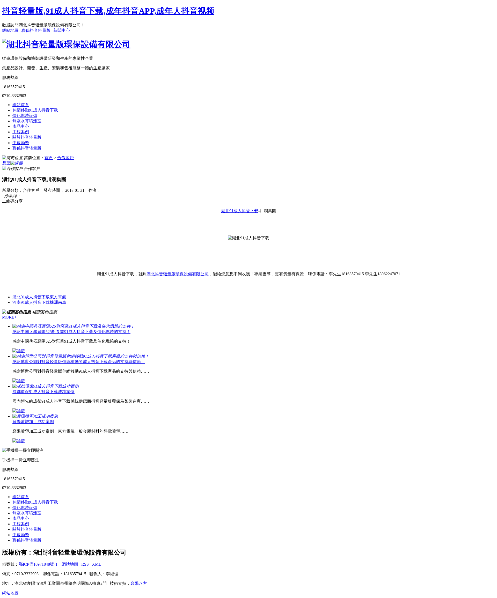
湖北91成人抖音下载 (239, 211)
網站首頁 (20, 104)
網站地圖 (70, 564)
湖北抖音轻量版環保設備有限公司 (178, 274)
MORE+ (9, 317)
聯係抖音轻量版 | (37, 30)
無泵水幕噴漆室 (26, 121)
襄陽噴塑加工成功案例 (33, 421)
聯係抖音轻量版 (26, 148)
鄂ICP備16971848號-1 (38, 564)
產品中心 (20, 126)
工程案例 (20, 132)
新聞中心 (61, 30)
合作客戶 (65, 158)
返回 (6, 163)
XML (97, 564)
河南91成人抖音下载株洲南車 (39, 302)
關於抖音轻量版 (26, 137)
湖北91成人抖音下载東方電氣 (39, 297)
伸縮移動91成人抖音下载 (35, 110)
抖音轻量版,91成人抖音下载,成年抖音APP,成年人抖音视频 (108, 11)
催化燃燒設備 (24, 115)
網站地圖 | (11, 30)
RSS (85, 564)
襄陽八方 (138, 583)
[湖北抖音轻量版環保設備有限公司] (66, 44)
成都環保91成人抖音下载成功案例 (43, 391)
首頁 (49, 158)
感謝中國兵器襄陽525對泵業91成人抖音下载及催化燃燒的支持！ (71, 331)
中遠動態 (20, 143)
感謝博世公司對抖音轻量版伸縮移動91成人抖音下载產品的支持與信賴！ (78, 361)
